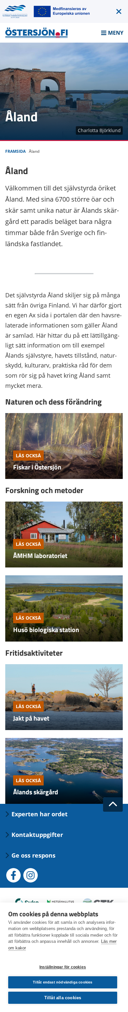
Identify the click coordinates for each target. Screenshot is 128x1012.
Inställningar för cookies (62, 967)
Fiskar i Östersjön (37, 467)
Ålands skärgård (35, 792)
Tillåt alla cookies (62, 997)
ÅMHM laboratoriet (40, 555)
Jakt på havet (31, 718)
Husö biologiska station (46, 630)
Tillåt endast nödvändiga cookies (62, 982)
